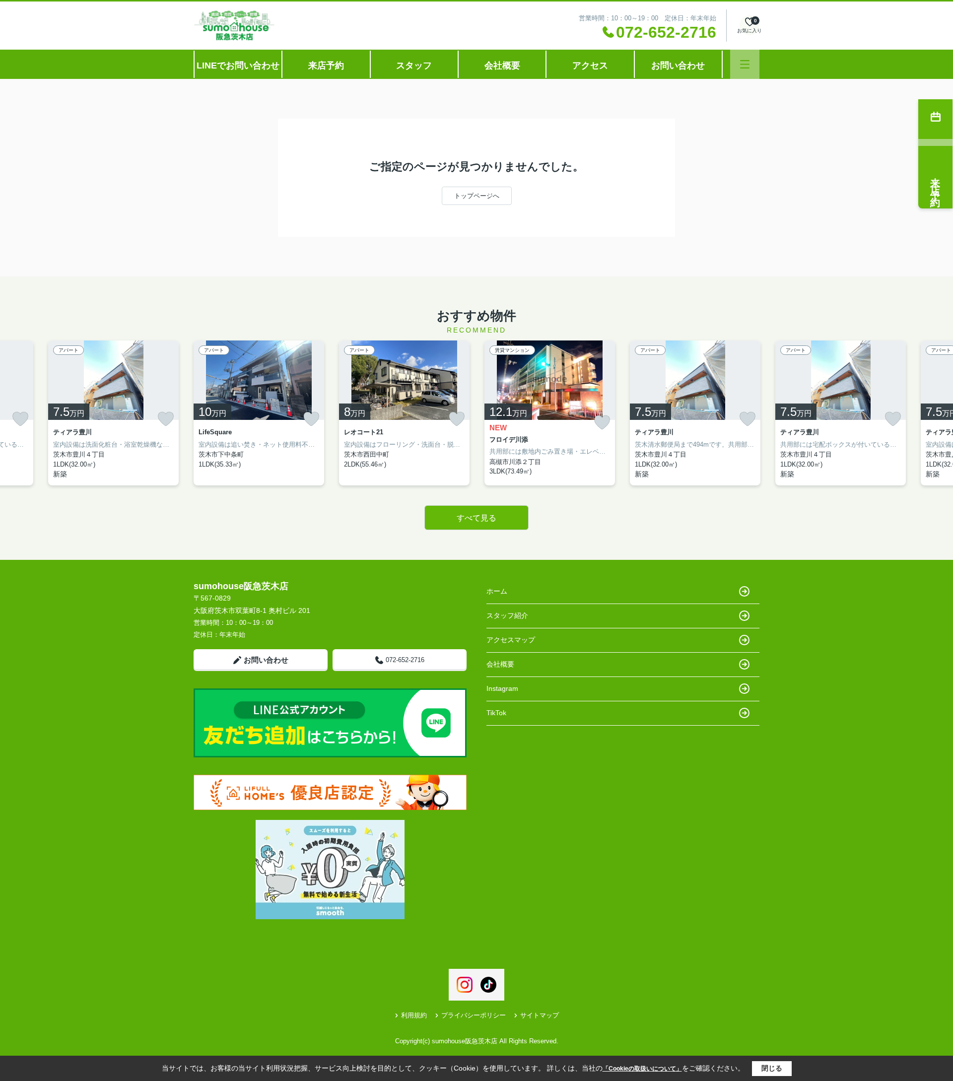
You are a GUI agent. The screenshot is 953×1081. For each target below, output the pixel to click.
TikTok (496, 713)
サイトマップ (539, 1015)
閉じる (771, 1068)
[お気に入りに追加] (20, 418)
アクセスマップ (510, 640)
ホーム (496, 591)
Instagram (502, 688)
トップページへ (476, 196)
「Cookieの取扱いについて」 (642, 1068)
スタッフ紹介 (507, 615)
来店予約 (326, 65)
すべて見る (476, 518)
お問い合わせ (678, 65)
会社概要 (502, 65)
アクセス (590, 65)
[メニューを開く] (744, 64)
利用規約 (414, 1015)
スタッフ (414, 65)
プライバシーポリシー (473, 1015)
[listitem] (259, 412)
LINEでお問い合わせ (238, 65)
